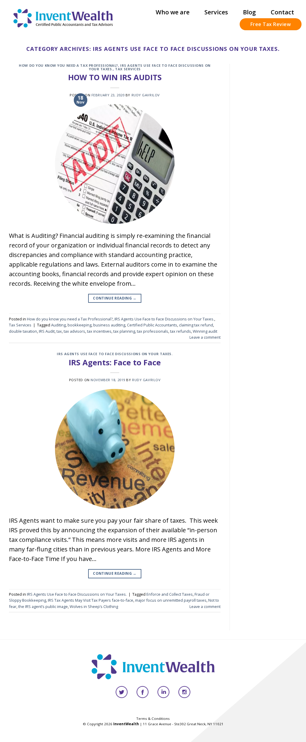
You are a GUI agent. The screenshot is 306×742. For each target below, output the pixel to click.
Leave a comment (205, 337)
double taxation (23, 331)
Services (216, 12)
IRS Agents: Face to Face (115, 362)
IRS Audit (47, 331)
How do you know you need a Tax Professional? (68, 65)
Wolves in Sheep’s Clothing (94, 606)
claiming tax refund (196, 325)
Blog (249, 12)
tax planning (124, 331)
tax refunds (180, 331)
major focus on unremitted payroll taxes (170, 600)
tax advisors (74, 331)
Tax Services (128, 69)
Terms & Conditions (153, 718)
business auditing (109, 325)
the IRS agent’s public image (43, 606)
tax (59, 331)
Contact (282, 12)
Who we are (172, 12)
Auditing (58, 325)
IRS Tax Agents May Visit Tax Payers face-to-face (90, 600)
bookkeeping (79, 325)
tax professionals (152, 331)
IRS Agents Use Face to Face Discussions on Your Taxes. (150, 67)
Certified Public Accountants (152, 325)
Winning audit (205, 331)
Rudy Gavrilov (145, 95)
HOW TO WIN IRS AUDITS (115, 77)
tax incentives (99, 331)
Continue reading (115, 298)
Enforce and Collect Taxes (169, 594)
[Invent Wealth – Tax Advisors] (63, 18)
